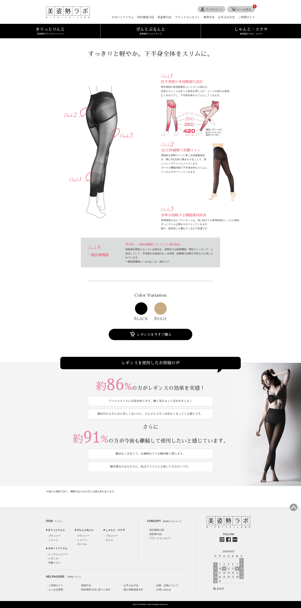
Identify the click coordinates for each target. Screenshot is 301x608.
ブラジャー (54, 535)
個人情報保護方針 (133, 589)
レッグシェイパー (58, 554)
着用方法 (209, 17)
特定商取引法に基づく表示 (95, 589)
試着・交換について (167, 585)
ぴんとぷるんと (85, 529)
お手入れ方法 (226, 17)
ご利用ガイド (246, 17)
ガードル (82, 544)
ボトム (109, 540)
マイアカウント (214, 9)
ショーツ (53, 540)
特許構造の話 (145, 17)
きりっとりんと (56, 529)
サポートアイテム (122, 17)
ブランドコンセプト (187, 17)
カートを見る (245, 8)
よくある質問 (55, 589)
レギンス (53, 558)
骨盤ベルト (54, 562)
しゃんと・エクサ (115, 529)
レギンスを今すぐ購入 (154, 334)
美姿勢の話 (164, 17)
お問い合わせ (163, 589)
